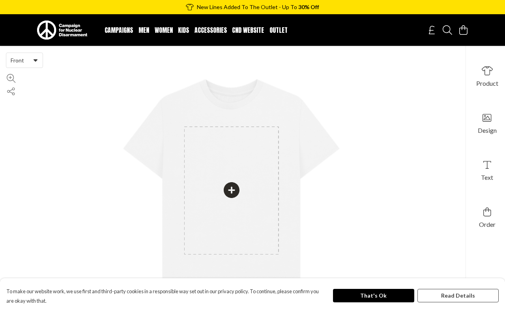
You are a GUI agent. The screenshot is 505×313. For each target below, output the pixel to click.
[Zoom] (11, 78)
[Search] (447, 30)
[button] (35, 60)
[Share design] (11, 91)
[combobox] (24, 60)
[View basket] (463, 30)
